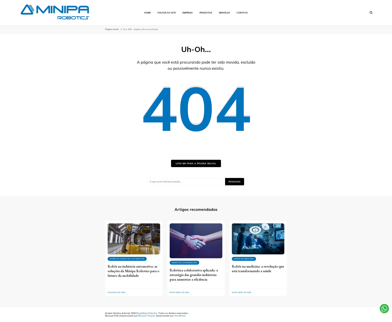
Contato (242, 12)
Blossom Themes (146, 315)
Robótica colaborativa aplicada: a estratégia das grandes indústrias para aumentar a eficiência (194, 275)
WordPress (180, 315)
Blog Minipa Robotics (146, 313)
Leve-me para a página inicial (196, 163)
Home (147, 12)
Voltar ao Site (166, 12)
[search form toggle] (371, 12)
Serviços (224, 12)
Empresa (188, 12)
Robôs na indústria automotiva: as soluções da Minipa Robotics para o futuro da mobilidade (133, 271)
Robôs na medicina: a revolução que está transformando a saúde (258, 268)
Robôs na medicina (244, 259)
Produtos (206, 12)
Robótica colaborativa (184, 263)
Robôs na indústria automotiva (127, 259)
